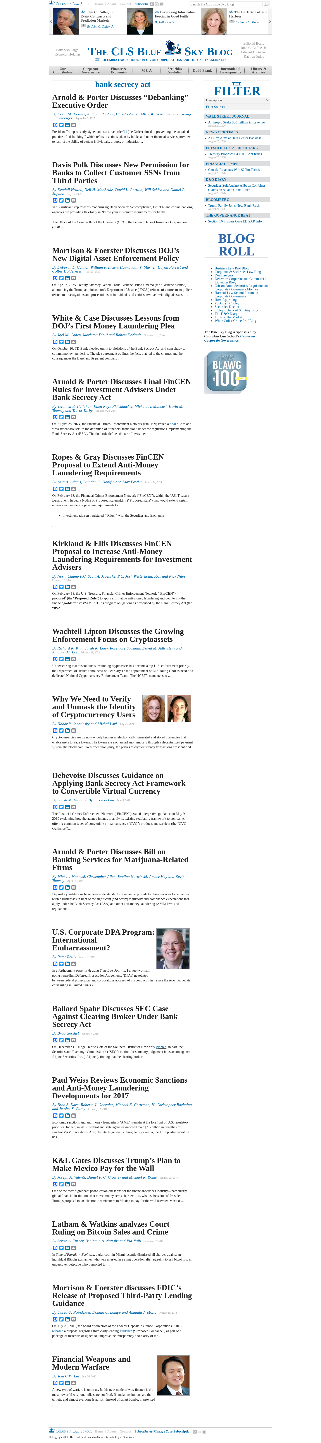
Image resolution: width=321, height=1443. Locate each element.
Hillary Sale (166, 22)
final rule (176, 424)
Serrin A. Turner (70, 1241)
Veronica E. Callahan (74, 406)
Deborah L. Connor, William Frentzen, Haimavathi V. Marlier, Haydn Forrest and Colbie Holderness (120, 269)
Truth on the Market (228, 317)
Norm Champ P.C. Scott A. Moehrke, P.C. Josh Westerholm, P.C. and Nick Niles (121, 576)
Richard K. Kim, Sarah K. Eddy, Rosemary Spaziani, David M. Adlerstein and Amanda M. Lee (117, 650)
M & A (147, 70)
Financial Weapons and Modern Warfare (91, 1363)
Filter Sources (215, 107)
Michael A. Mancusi (151, 406)
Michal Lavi (107, 724)
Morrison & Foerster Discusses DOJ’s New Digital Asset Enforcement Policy (115, 254)
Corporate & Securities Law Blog (238, 272)
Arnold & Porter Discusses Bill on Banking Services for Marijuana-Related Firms (120, 859)
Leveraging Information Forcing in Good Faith (175, 14)
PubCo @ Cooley (227, 303)
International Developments (230, 70)
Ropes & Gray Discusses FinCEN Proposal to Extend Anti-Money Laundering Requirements (108, 465)
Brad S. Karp (68, 1105)
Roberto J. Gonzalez (97, 1105)
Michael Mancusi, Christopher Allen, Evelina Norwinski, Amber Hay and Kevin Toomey (118, 878)
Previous (51, 21)
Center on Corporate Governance (229, 338)
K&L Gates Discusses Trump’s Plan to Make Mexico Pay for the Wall (116, 1164)
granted (161, 1047)
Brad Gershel (68, 1033)
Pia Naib (134, 1241)
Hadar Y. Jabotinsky (73, 724)
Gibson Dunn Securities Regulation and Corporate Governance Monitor (242, 287)
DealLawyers (224, 275)
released (57, 1331)
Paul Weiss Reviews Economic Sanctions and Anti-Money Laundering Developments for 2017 (119, 1088)
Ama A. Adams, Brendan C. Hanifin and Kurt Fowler (99, 482)
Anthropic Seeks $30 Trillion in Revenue (236, 122)
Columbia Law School (73, 4)
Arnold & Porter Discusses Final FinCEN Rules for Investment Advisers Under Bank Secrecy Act (121, 389)
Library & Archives (258, 70)
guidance (126, 1331)
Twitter (161, 4)
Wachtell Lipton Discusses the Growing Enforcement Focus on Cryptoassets (118, 635)
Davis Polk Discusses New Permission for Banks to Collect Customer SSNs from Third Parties (120, 172)
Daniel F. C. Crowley (104, 1177)
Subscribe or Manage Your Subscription (163, 1431)
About (111, 4)
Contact (125, 4)
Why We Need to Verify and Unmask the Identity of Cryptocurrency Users (95, 707)
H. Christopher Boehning (172, 1105)
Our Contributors (62, 70)
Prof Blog (249, 321)
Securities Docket (227, 307)
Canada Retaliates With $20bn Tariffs (234, 170)
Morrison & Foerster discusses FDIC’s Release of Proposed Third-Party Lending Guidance (122, 1295)
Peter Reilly (66, 957)
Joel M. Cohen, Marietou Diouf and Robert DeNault (99, 335)
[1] (125, 132)
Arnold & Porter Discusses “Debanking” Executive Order (120, 101)
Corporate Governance (91, 70)
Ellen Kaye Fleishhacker (113, 406)
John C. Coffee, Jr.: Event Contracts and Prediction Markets (98, 16)
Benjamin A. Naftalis (102, 1241)
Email (157, 4)
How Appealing (226, 300)
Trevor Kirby (82, 410)
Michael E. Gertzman (132, 1105)
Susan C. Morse (249, 22)
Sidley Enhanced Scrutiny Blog (236, 310)
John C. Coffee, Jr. (102, 26)
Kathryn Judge (254, 56)
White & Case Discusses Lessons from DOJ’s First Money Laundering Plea (115, 322)
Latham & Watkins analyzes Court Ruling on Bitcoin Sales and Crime (110, 1228)
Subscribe (141, 4)
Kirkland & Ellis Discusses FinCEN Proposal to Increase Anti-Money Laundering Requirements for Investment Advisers (122, 555)
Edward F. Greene (253, 52)
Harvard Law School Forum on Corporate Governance (236, 294)
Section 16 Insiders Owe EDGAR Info (235, 221)
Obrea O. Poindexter (73, 1312)
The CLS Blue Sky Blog (160, 51)
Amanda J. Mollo (142, 1312)
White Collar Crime (228, 321)
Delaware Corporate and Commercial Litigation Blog (240, 280)
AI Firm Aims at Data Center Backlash (235, 138)
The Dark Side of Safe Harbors (248, 14)
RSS (152, 4)
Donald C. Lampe (106, 1312)
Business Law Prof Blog (232, 268)
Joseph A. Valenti (71, 1177)
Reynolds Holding (67, 54)
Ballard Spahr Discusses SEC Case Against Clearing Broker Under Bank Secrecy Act (115, 1016)
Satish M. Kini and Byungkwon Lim (85, 800)
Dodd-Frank (202, 70)
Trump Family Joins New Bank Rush (234, 205)
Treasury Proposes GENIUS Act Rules (235, 154)
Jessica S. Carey (72, 1108)
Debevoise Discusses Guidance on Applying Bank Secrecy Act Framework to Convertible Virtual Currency (119, 783)
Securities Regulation (174, 70)
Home (99, 4)
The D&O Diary (226, 314)
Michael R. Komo (143, 1177)
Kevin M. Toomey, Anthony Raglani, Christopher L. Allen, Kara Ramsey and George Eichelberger (122, 116)
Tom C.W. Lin (68, 1376)
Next (270, 21)
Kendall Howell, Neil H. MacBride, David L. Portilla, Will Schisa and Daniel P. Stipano (118, 192)
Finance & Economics (119, 70)
